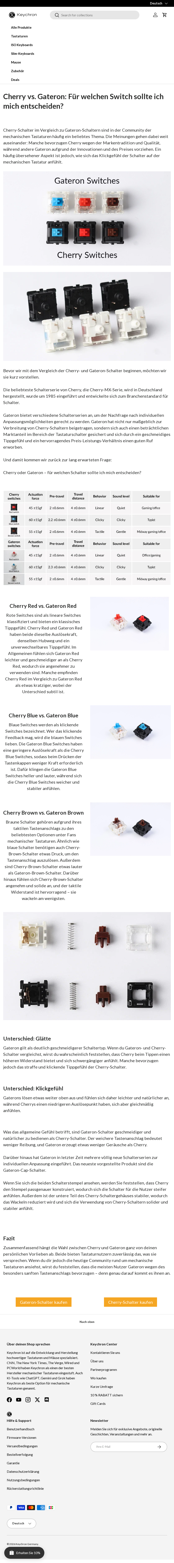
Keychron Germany (27, 1544)
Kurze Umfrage (101, 1386)
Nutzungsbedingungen (23, 1480)
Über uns (97, 1361)
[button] (164, 15)
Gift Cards (98, 1403)
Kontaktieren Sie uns (105, 1352)
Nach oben (87, 1322)
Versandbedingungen (22, 1446)
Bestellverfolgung (20, 1454)
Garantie (13, 1463)
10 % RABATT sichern (106, 1395)
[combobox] (94, 15)
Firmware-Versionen (21, 1437)
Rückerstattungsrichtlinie (25, 1488)
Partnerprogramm (103, 1369)
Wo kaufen (98, 1378)
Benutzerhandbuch (20, 1429)
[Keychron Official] (9, 1414)
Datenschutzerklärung (23, 1471)
